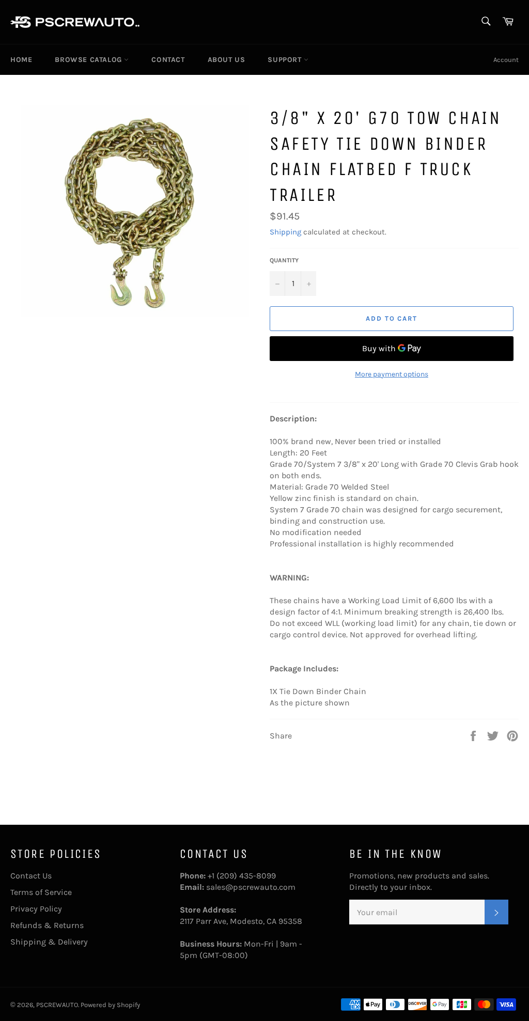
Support (286, 59)
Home (21, 59)
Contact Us (31, 876)
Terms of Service (41, 892)
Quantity (284, 260)
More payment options (391, 374)
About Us (226, 59)
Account (506, 60)
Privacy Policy (36, 909)
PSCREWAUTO (57, 1005)
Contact (167, 59)
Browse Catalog (89, 59)
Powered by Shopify (110, 1005)
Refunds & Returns (47, 925)
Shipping (285, 232)
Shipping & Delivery (49, 942)
